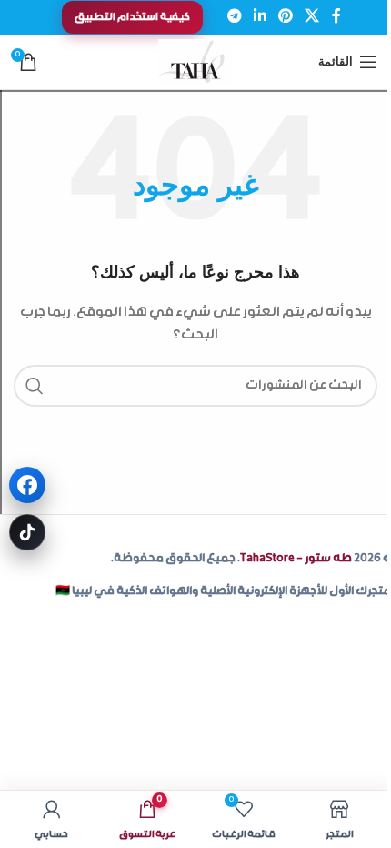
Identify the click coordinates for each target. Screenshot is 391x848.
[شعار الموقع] (196, 62)
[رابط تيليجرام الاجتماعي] (234, 17)
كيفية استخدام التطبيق (132, 17)
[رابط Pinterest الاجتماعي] (286, 17)
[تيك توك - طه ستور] (27, 532)
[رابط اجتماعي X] (312, 17)
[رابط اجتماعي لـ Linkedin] (259, 17)
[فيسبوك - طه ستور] (27, 485)
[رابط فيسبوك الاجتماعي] (336, 17)
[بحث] (34, 386)
